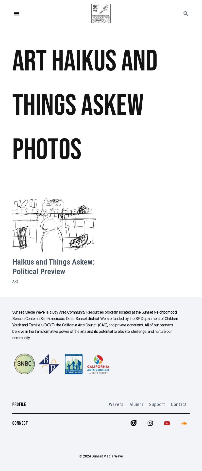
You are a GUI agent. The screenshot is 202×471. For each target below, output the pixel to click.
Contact (179, 404)
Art (15, 281)
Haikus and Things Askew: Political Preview (53, 266)
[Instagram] (150, 423)
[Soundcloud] (184, 423)
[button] (16, 14)
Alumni (136, 404)
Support (157, 404)
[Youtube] (167, 423)
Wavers (116, 404)
